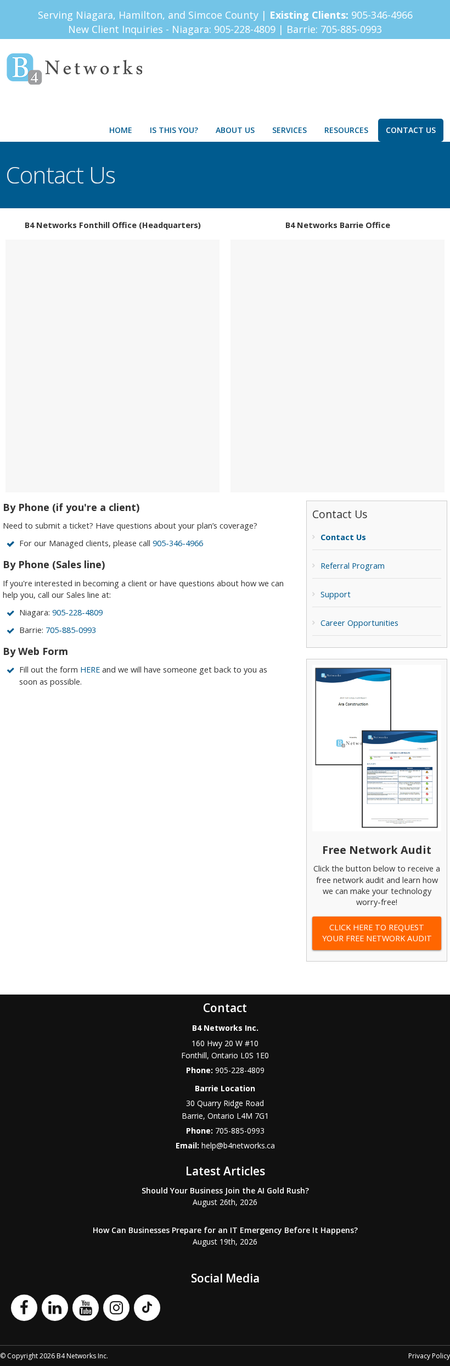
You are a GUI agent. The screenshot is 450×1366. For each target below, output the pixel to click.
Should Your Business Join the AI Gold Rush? (225, 1190)
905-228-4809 (246, 29)
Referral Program (352, 565)
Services (289, 130)
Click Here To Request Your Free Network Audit (377, 932)
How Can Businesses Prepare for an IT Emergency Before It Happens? (225, 1230)
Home (120, 130)
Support (335, 594)
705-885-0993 (351, 29)
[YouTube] (85, 1306)
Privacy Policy (429, 1356)
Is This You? (174, 130)
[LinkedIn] (55, 1306)
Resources (346, 130)
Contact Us (411, 130)
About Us (235, 130)
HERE (90, 669)
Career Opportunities (359, 623)
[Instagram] (116, 1306)
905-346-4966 (382, 14)
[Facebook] (24, 1306)
